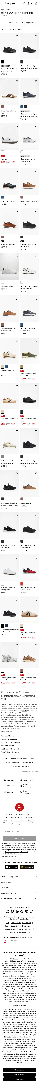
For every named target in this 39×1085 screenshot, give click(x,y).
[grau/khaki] (2, 456)
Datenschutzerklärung (16, 1058)
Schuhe (24, 711)
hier (32, 985)
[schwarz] (2, 61)
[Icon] (16, 36)
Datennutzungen (7, 963)
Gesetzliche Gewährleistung (19, 932)
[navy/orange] (6, 366)
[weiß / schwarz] (21, 151)
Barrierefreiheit (10, 929)
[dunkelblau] (21, 106)
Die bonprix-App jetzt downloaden (21, 759)
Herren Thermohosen (9, 739)
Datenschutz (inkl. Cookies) (21, 923)
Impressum (28, 926)
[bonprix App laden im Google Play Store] (27, 867)
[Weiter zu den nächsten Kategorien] (37, 22)
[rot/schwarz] (21, 583)
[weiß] (2, 282)
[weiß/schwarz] (2, 151)
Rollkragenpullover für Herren (12, 749)
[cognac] (2, 106)
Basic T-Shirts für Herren (10, 752)
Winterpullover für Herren (10, 742)
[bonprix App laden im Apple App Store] (11, 867)
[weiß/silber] (21, 282)
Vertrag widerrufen (25, 929)
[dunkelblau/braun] (21, 324)
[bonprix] (11, 3)
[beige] (2, 411)
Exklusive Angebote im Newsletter (21, 762)
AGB (7, 923)
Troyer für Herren (7, 746)
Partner (15, 959)
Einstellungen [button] (19, 1079)
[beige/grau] (2, 366)
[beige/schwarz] (21, 625)
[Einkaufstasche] (36, 3)
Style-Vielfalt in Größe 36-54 (18, 766)
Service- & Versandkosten (19, 919)
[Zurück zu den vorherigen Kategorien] (1, 22)
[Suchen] (24, 3)
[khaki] (21, 366)
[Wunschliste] (32, 3)
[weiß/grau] (2, 670)
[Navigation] (2, 3)
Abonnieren (19, 838)
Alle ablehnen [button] (19, 1075)
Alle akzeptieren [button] (19, 1070)
